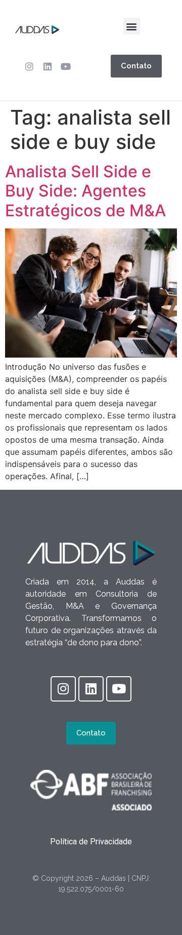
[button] (131, 26)
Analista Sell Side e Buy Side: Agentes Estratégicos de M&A (85, 191)
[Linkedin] (47, 66)
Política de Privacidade (91, 841)
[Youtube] (66, 66)
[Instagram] (29, 66)
